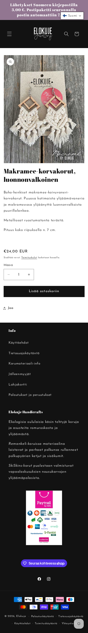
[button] (9, 34)
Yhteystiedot (70, 623)
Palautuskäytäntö (42, 616)
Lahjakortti (18, 384)
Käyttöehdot (19, 343)
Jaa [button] (10, 308)
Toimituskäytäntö (46, 623)
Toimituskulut (29, 258)
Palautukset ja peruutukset (30, 395)
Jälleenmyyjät (20, 374)
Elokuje (21, 616)
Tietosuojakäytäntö (24, 353)
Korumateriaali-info (24, 363)
